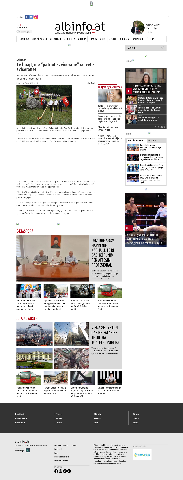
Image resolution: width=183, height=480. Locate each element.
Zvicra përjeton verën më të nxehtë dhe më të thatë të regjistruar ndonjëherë (109, 119)
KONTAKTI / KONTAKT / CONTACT (66, 445)
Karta (56, 452)
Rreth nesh (58, 449)
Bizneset (113, 39)
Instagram (35, 17)
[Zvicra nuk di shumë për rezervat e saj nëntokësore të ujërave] (110, 95)
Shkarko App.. (25, 32)
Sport (103, 39)
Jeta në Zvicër (20, 414)
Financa (93, 39)
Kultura (82, 39)
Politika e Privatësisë (61, 456)
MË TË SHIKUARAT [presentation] (136, 140)
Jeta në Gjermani (21, 418)
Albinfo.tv (69, 39)
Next (164, 195)
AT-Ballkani (56, 39)
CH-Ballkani (59, 418)
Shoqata (136, 418)
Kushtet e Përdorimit (61, 460)
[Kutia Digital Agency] (28, 450)
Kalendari (138, 39)
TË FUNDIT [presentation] (153, 140)
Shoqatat (125, 39)
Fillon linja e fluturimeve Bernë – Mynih (108, 128)
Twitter (31, 17)
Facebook (27, 17)
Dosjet (135, 422)
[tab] (137, 141)
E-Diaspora (23, 39)
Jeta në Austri (39, 39)
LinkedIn (40, 17)
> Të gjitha (160, 126)
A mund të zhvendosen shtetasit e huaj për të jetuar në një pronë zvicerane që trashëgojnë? (110, 140)
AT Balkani (58, 422)
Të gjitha (150, 32)
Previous (158, 195)
